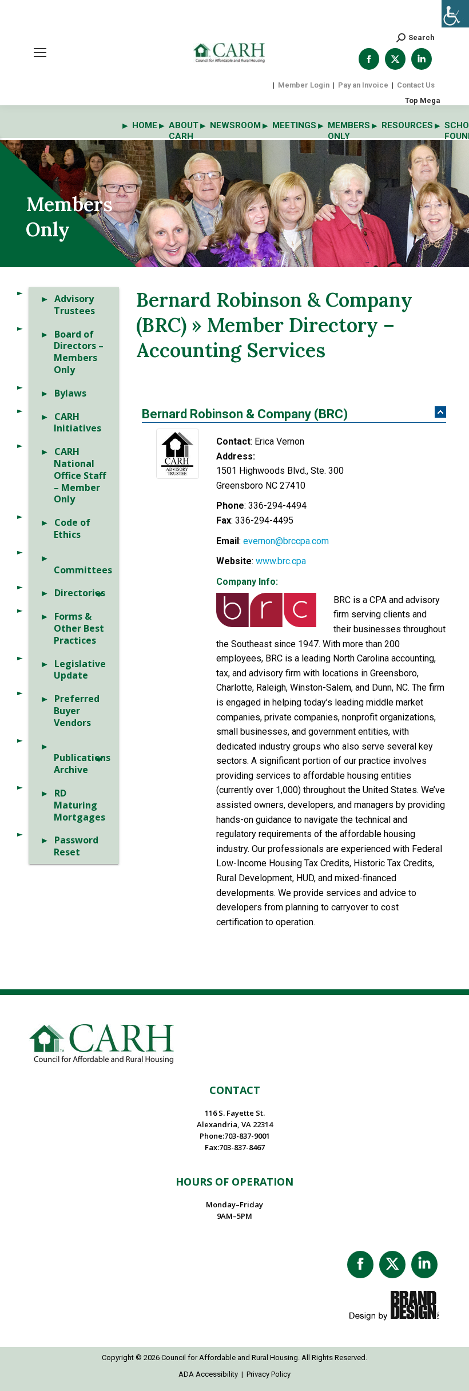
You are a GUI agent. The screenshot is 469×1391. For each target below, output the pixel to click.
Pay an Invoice (363, 85)
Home (144, 125)
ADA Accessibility (208, 1374)
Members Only (349, 130)
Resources (407, 125)
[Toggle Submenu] (99, 593)
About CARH (183, 130)
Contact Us (416, 85)
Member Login (303, 85)
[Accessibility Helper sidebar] (455, 13)
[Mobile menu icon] (40, 52)
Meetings (294, 125)
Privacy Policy (269, 1374)
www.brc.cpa (281, 561)
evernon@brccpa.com (286, 541)
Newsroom (235, 125)
